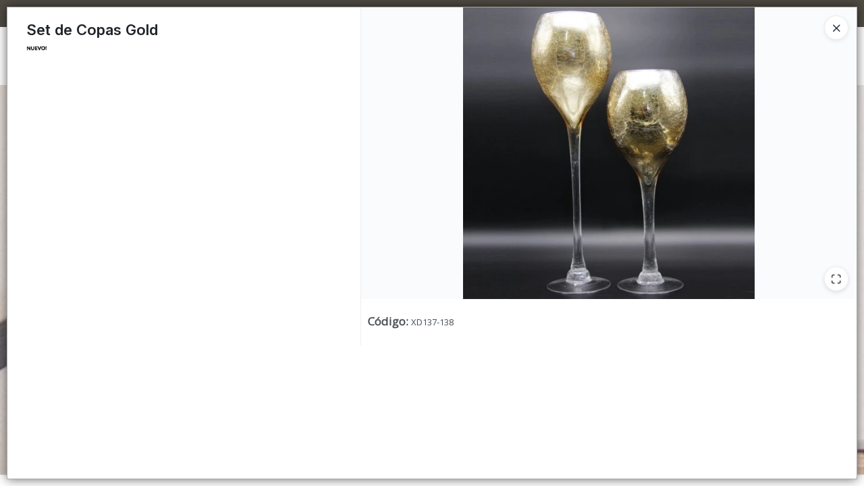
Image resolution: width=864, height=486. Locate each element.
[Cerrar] (836, 28)
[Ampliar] (836, 279)
